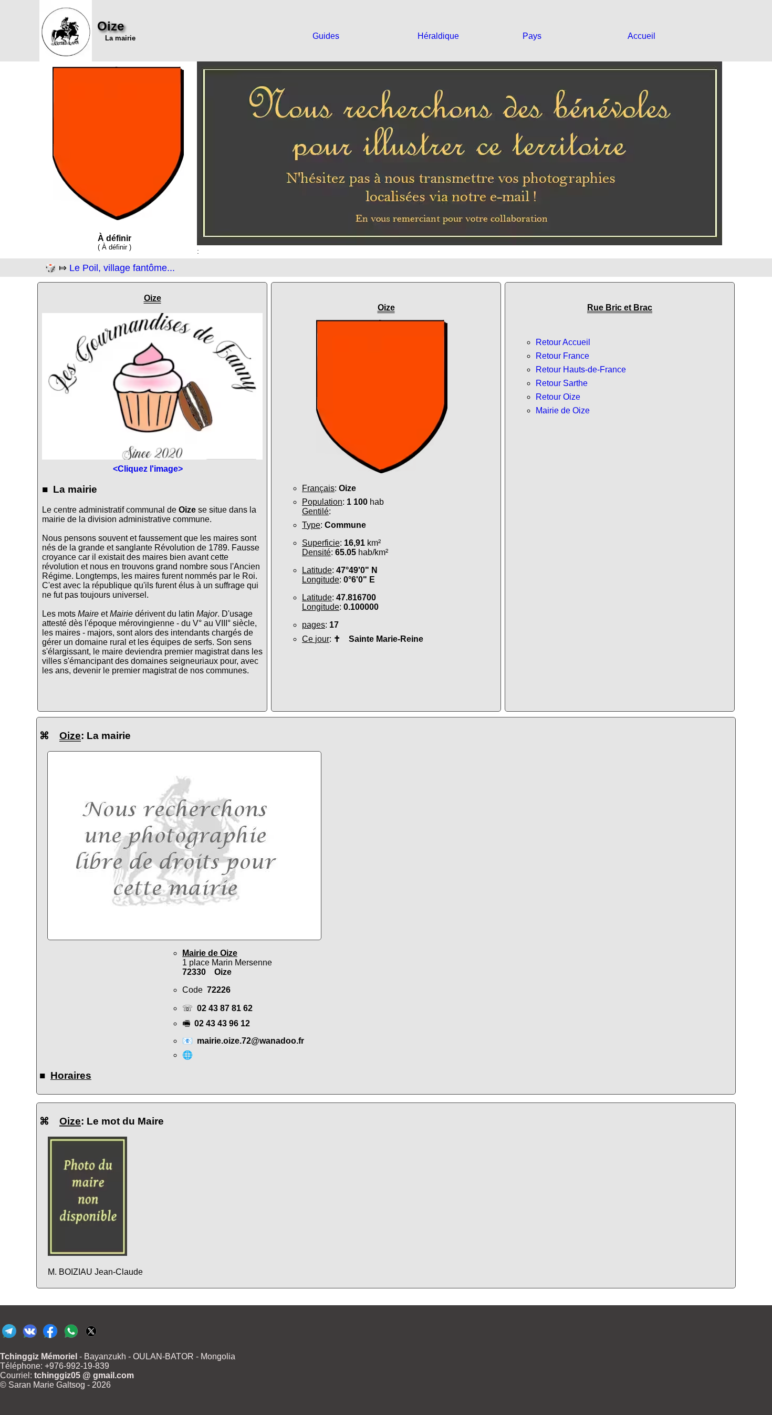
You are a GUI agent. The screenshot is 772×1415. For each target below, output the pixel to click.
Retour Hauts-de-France (581, 369)
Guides (325, 36)
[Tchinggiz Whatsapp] (70, 1337)
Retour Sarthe (562, 383)
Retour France (562, 355)
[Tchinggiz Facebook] (50, 1337)
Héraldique (438, 36)
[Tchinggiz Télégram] (9, 1337)
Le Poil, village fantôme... (122, 268)
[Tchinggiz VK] (29, 1337)
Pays (532, 36)
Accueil (641, 36)
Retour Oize (558, 396)
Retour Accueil (563, 342)
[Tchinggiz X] (91, 1337)
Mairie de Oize (563, 410)
